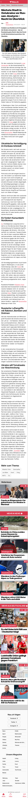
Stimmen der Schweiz (20, 742)
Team (16, 778)
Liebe (3, 761)
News (8, 5)
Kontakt (17, 780)
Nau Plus (17, 739)
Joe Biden (17, 450)
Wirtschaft (18, 736)
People (4, 736)
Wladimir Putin (19, 284)
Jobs (3, 780)
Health (4, 758)
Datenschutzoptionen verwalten (8, 785)
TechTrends (18, 769)
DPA (7, 23)
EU (2, 224)
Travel (16, 767)
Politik (16, 731)
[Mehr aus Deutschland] (14, 606)
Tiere (3, 767)
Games (4, 742)
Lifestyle (4, 745)
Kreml (19, 267)
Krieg (15, 74)
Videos (4, 739)
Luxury (17, 761)
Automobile (5, 769)
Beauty (4, 772)
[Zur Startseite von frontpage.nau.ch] (14, 2)
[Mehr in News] (14, 513)
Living (16, 758)
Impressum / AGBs (20, 783)
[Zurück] (1, 2)
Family (4, 764)
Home (3, 5)
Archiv (4, 748)
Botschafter (9, 132)
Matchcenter (18, 733)
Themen (17, 745)
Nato (9, 293)
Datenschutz (5, 783)
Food (16, 764)
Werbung (4, 778)
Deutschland (9, 24)
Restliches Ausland (17, 5)
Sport (3, 733)
